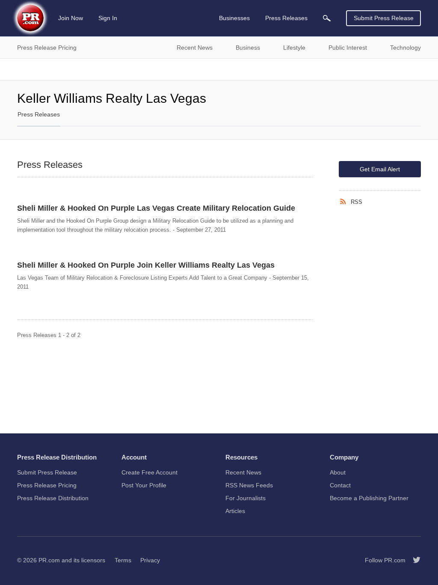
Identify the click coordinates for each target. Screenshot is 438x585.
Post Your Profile (143, 485)
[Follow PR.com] (413, 560)
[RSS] (345, 201)
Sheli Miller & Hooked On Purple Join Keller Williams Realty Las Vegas (146, 265)
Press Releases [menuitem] (286, 18)
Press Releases (39, 114)
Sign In (107, 18)
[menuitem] (327, 18)
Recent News (243, 472)
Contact (340, 485)
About (338, 472)
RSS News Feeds (249, 485)
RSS (356, 202)
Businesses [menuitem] (234, 18)
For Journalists (245, 498)
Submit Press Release (384, 18)
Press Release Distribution (53, 498)
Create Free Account (149, 472)
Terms (123, 560)
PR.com (49, 560)
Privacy (150, 560)
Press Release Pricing (47, 485)
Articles (235, 510)
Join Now (70, 18)
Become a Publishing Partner (369, 498)
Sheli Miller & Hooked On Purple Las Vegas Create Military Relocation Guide (156, 208)
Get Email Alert (380, 169)
